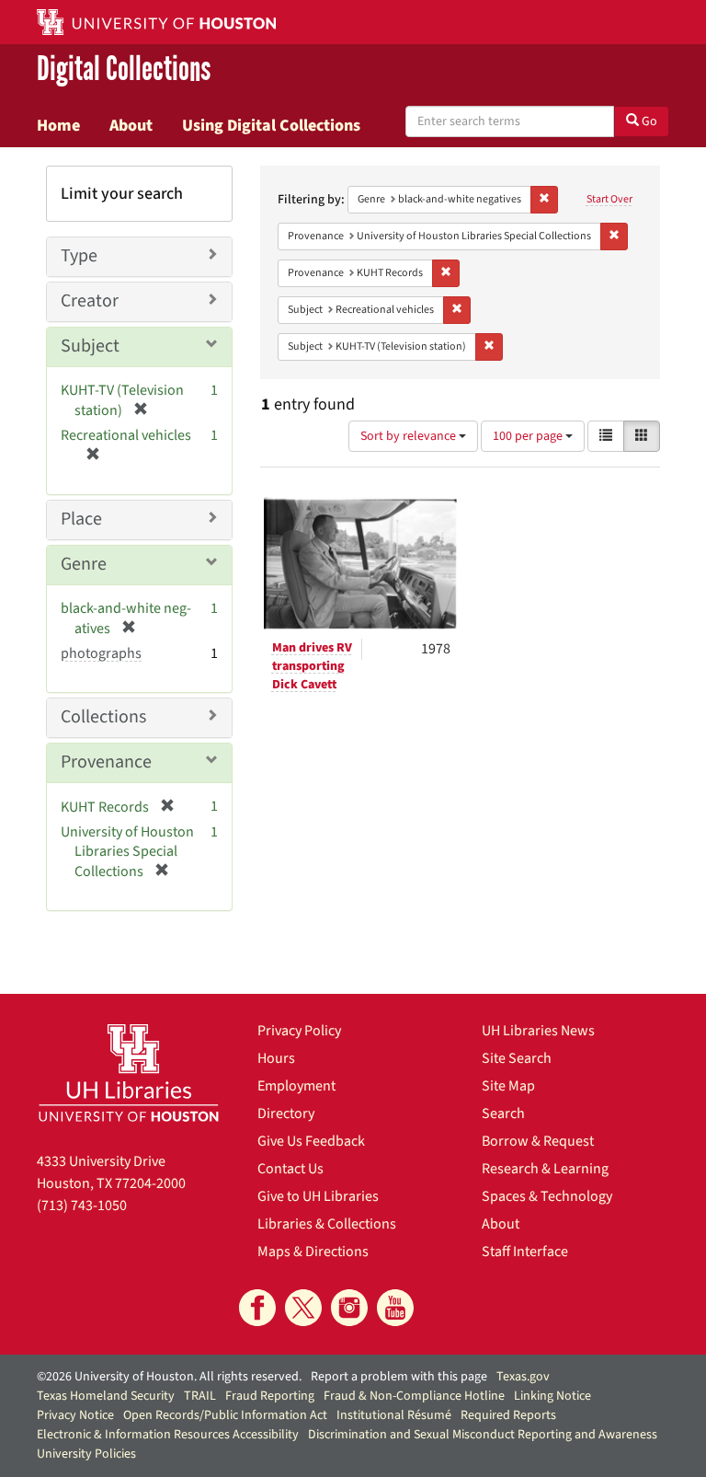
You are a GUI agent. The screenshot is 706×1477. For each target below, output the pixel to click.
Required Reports (508, 1415)
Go (648, 121)
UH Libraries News (538, 1031)
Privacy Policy (299, 1031)
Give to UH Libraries (318, 1196)
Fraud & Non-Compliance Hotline (414, 1396)
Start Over (609, 199)
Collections (103, 717)
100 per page (529, 436)
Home (58, 125)
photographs (101, 653)
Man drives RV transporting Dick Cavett (312, 666)
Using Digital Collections (271, 125)
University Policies (86, 1454)
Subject (90, 346)
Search (503, 1113)
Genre (84, 564)
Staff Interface (525, 1251)
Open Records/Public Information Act (225, 1415)
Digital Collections (124, 70)
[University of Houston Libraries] (129, 1072)
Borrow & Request (538, 1141)
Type (79, 256)
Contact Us (290, 1169)
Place (81, 519)
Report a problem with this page (399, 1376)
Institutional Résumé (393, 1415)
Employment (296, 1086)
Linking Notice (552, 1396)
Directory (285, 1113)
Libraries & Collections (326, 1224)
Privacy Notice (75, 1415)
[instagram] (349, 1307)
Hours (276, 1058)
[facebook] (257, 1307)
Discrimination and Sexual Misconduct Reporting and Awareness (482, 1434)
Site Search (517, 1058)
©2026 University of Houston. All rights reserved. (169, 1376)
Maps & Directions (313, 1251)
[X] (303, 1307)
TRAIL (200, 1396)
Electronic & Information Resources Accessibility (168, 1434)
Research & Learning (545, 1169)
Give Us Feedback (311, 1141)
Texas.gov (523, 1376)
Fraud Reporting (269, 1396)
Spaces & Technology (547, 1196)
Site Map (508, 1086)
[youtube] (395, 1307)
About (131, 125)
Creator (90, 301)
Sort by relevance (409, 436)
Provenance (106, 762)
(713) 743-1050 (82, 1205)
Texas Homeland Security (106, 1396)
